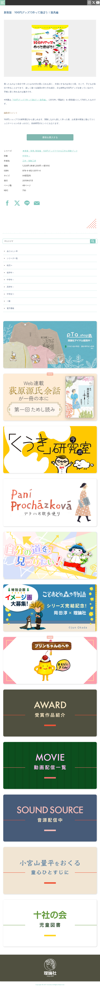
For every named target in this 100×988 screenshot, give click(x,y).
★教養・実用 (28, 151)
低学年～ (10, 273)
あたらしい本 (12, 251)
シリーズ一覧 (12, 258)
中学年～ (26, 156)
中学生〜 (10, 294)
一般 (8, 301)
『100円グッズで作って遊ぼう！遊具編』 (29, 99)
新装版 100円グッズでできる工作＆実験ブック (56, 151)
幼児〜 (9, 265)
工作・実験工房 (29, 161)
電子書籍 (10, 308)
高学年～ (10, 287)
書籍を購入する (50, 137)
